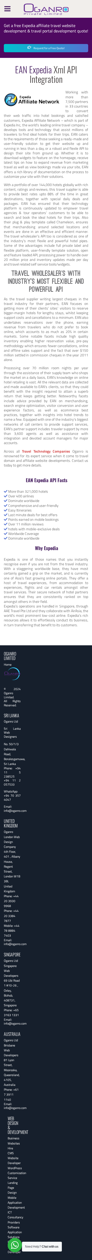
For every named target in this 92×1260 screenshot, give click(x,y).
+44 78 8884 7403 (11, 930)
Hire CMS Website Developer (14, 1156)
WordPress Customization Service (17, 1173)
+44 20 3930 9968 (11, 901)
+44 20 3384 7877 (11, 915)
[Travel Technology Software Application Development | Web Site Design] (46, 8)
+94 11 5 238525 (12, 772)
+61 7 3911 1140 (11, 1094)
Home (8, 664)
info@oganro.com (15, 810)
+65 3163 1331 (11, 1012)
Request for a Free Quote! (49, 48)
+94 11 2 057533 (12, 782)
